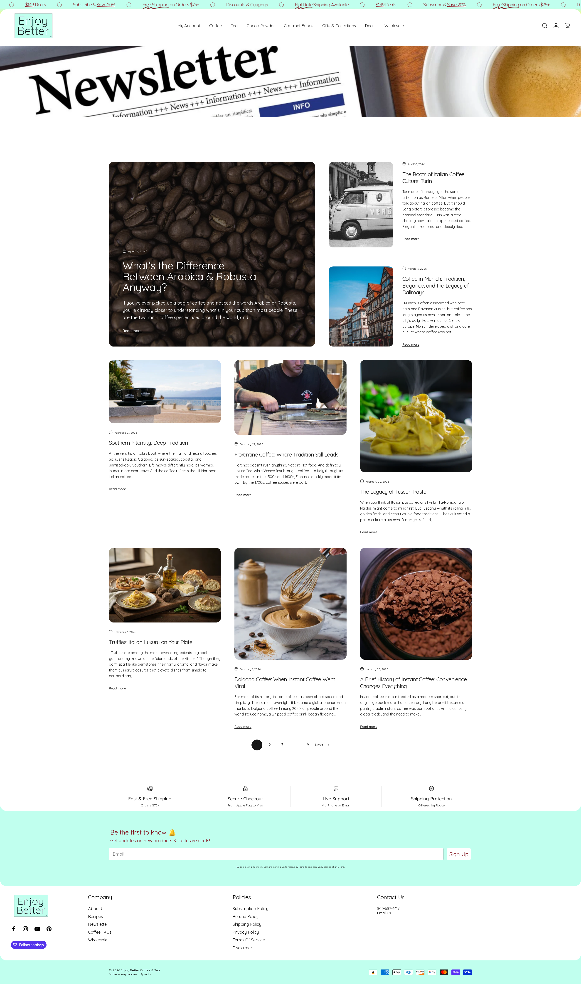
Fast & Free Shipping (150, 798)
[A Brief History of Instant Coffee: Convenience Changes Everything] (416, 604)
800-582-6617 (388, 908)
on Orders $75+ (126, 4)
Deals (342, 4)
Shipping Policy (247, 924)
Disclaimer (242, 947)
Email (346, 805)
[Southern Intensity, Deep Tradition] (165, 391)
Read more (132, 330)
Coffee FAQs (99, 932)
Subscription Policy (250, 908)
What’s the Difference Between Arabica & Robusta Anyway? (189, 276)
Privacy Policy (246, 932)
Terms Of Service (249, 940)
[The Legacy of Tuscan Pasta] (416, 416)
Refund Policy (245, 916)
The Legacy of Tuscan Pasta (393, 491)
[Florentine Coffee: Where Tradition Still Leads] (290, 397)
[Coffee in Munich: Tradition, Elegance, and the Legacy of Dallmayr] (361, 306)
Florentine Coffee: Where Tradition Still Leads (286, 454)
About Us (97, 908)
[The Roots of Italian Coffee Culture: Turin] (361, 204)
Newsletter (98, 924)
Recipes (95, 916)
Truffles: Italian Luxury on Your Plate (150, 642)
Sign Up (458, 854)
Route (440, 805)
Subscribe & (50, 4)
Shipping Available (277, 4)
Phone (332, 805)
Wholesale (97, 940)
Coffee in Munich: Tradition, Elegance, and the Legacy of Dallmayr (435, 285)
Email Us (384, 913)
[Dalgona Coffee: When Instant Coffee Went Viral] (290, 604)
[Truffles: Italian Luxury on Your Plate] (165, 585)
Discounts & (203, 4)
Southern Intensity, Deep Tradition (148, 442)
